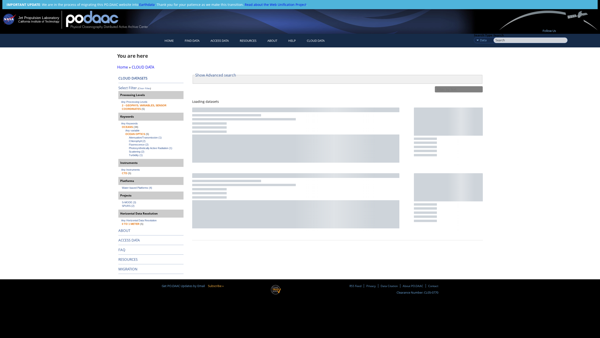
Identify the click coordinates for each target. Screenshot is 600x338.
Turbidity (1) (136, 155)
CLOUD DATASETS (132, 78)
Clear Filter (144, 88)
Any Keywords (129, 123)
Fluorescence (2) (139, 144)
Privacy (371, 286)
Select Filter (127, 87)
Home (169, 40)
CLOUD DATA (316, 40)
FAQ (121, 249)
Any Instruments (130, 169)
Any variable (132, 130)
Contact (433, 286)
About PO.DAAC (413, 286)
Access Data (219, 40)
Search (498, 35)
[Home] (111, 20)
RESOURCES (248, 40)
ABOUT (124, 230)
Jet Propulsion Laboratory (38, 18)
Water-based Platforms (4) (137, 187)
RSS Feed (355, 286)
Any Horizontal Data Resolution (139, 220)
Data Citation (389, 286)
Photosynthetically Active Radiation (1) (150, 148)
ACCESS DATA (129, 240)
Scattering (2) (136, 151)
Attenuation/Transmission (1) (145, 137)
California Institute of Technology (38, 21)
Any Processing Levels (134, 101)
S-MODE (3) (129, 202)
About (272, 40)
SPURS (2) (128, 205)
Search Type (483, 35)
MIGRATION (127, 269)
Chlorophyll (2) (137, 141)
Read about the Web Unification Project (275, 4)
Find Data (192, 40)
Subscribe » (216, 286)
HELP (292, 40)
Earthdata (147, 4)
